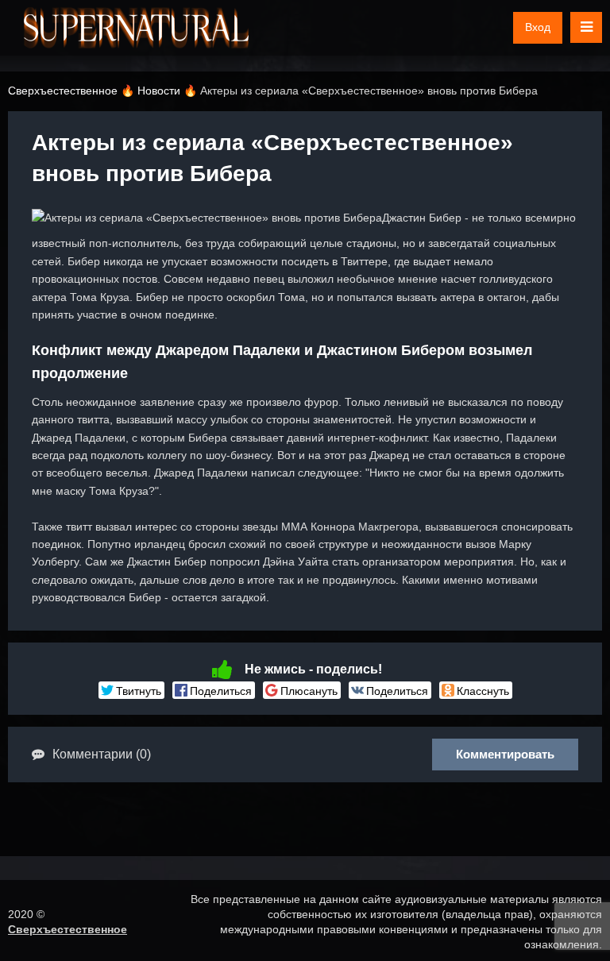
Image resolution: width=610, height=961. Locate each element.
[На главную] (136, 28)
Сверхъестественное (67, 929)
